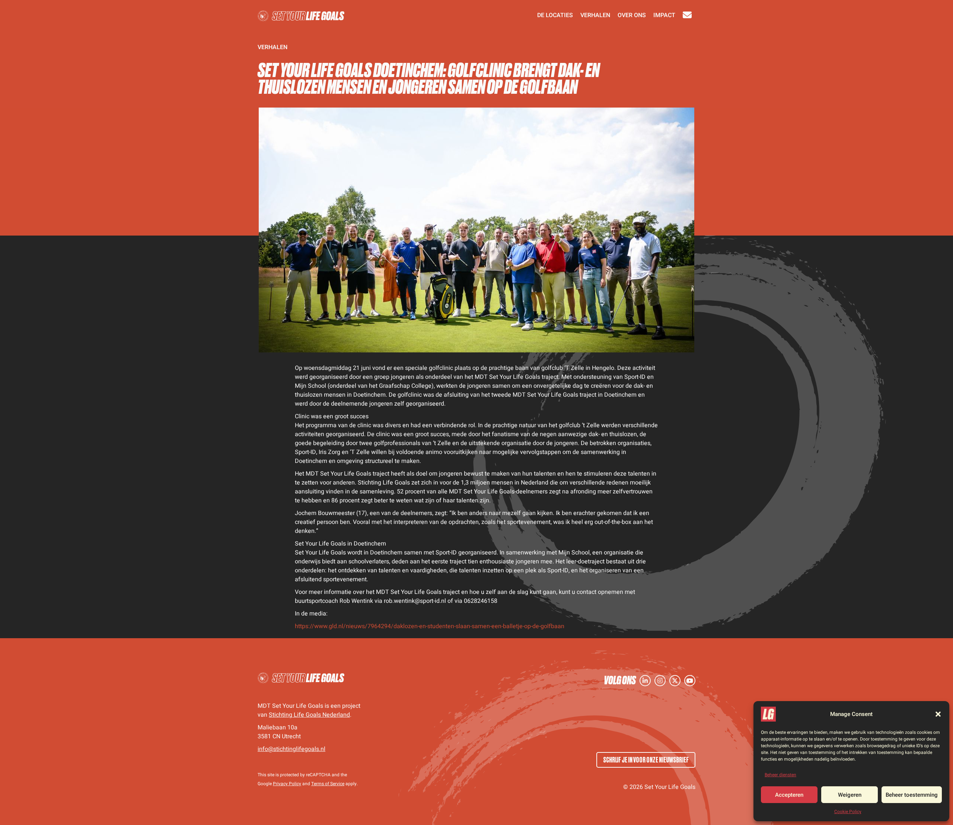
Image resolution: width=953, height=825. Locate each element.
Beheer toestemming (912, 795)
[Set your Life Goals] (301, 678)
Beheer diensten (780, 774)
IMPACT (664, 16)
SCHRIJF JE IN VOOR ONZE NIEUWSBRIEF (646, 760)
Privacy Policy (287, 783)
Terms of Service (327, 783)
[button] (938, 714)
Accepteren (789, 795)
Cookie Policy (847, 811)
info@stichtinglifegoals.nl (291, 749)
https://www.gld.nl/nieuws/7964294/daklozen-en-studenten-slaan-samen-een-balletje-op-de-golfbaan (429, 626)
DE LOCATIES (555, 16)
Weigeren (849, 795)
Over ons (632, 16)
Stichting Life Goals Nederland (309, 714)
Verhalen (595, 16)
